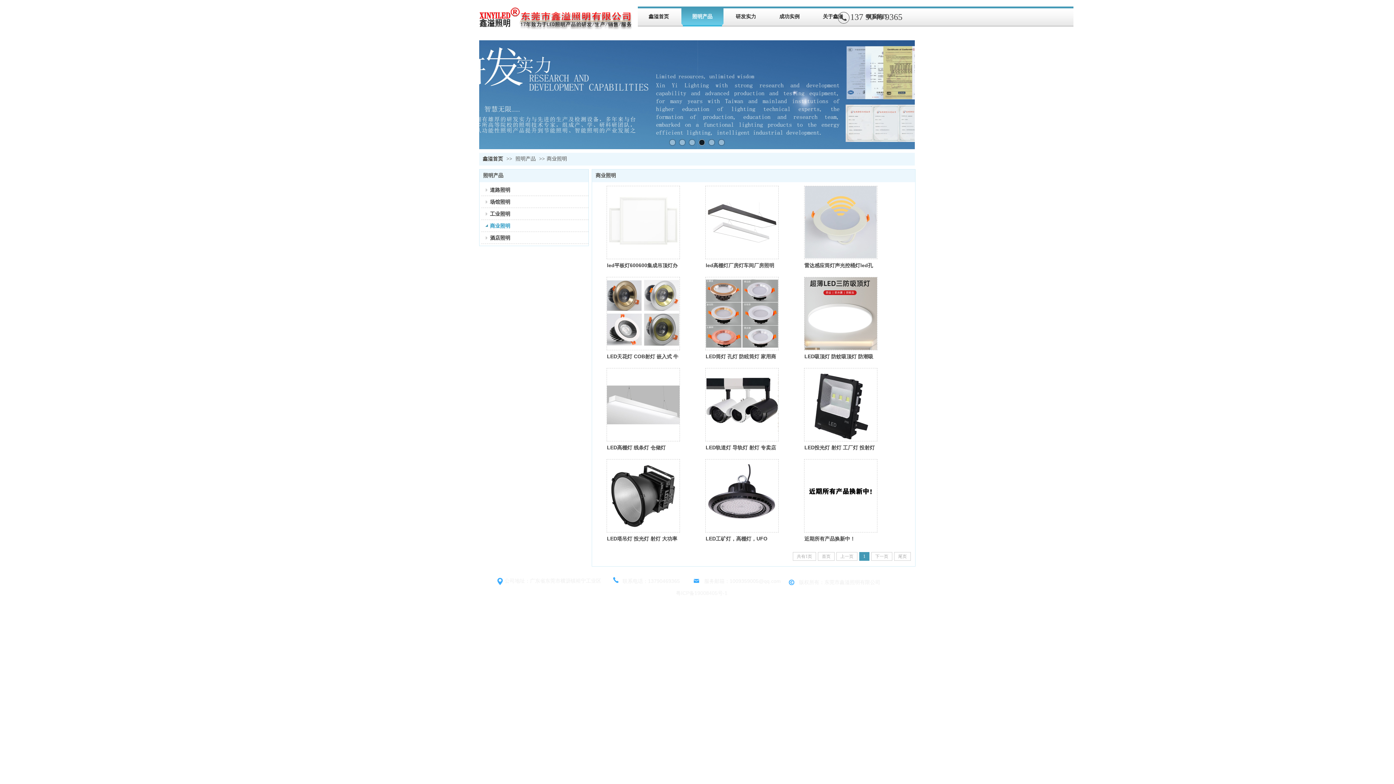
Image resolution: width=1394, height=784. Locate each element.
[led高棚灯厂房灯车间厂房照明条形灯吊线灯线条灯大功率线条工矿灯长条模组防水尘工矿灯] (742, 222)
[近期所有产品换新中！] (840, 495)
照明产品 (525, 159)
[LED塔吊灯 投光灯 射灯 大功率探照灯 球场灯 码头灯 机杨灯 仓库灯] (643, 495)
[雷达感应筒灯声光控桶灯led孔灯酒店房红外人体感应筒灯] (840, 222)
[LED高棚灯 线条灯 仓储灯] (643, 404)
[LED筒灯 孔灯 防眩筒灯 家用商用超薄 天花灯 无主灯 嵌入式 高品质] (742, 313)
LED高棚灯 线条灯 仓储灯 (636, 447)
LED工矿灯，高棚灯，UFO (736, 539)
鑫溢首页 (493, 159)
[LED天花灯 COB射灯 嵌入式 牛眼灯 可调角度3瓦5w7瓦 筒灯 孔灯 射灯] (643, 313)
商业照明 (557, 159)
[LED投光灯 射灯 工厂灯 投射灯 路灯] (840, 404)
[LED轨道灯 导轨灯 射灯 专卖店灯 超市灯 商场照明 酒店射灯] (742, 404)
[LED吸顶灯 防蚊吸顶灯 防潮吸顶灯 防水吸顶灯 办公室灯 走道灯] (840, 313)
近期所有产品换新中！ (829, 539)
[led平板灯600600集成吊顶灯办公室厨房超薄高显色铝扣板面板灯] (643, 222)
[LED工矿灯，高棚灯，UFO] (742, 495)
